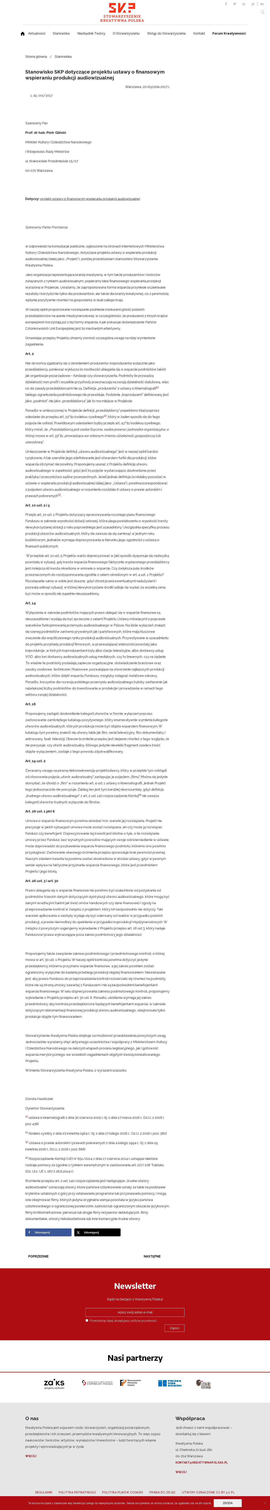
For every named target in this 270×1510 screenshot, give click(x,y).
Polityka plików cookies (122, 1492)
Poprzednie (38, 1256)
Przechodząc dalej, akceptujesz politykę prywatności (123, 1320)
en (262, 4)
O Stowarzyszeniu (126, 33)
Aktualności (36, 33)
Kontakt (199, 33)
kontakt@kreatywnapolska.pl (202, 1462)
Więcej (31, 1456)
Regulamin (43, 1492)
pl (253, 4)
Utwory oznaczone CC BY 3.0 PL (208, 1492)
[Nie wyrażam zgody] (265, 1503)
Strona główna (36, 56)
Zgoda (228, 1503)
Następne (152, 1256)
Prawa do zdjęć (162, 1492)
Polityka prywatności (77, 1492)
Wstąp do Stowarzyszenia (166, 33)
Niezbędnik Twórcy (91, 33)
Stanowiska (61, 33)
